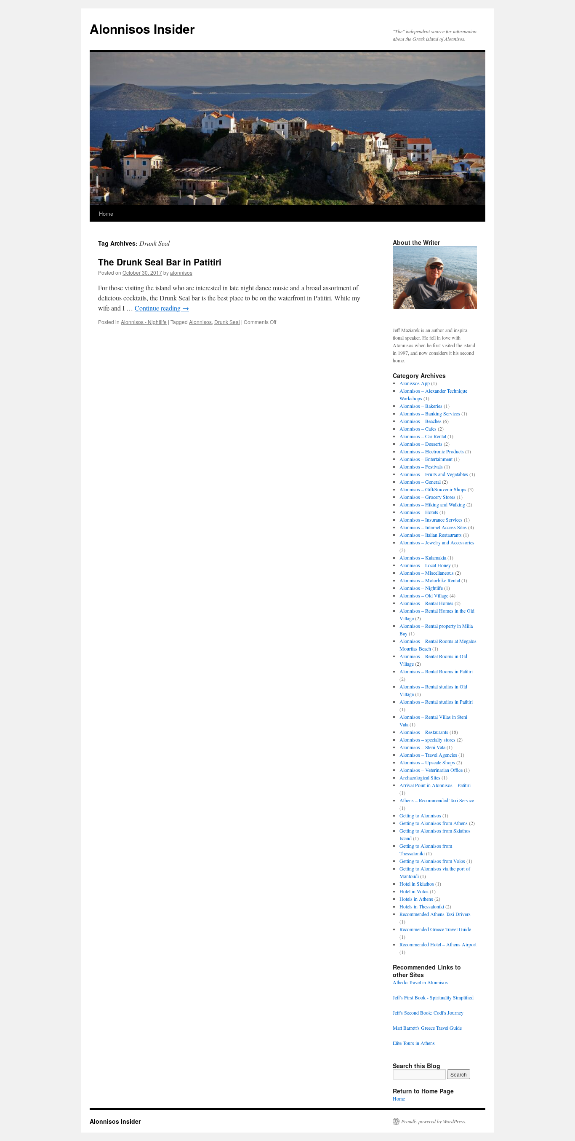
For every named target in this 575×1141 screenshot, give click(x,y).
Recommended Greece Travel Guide (435, 929)
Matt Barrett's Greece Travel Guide (427, 1027)
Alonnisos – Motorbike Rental (429, 580)
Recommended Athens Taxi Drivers (435, 914)
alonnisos (181, 272)
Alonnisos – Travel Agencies (428, 754)
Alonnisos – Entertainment (426, 458)
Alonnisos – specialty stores (427, 739)
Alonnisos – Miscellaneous (426, 572)
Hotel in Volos (414, 891)
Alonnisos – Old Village (423, 595)
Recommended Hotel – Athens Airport (438, 944)
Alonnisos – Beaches (420, 421)
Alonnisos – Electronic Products (431, 451)
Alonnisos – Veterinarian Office (431, 769)
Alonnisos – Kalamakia (422, 557)
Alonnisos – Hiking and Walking (432, 504)
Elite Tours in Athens (414, 1042)
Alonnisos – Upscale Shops (427, 762)
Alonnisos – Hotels (418, 512)
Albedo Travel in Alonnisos (420, 982)
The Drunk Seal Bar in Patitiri (159, 261)
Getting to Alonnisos (420, 815)
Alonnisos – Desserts (420, 443)
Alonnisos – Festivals (421, 466)
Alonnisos (200, 321)
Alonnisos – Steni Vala (422, 747)
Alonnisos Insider (142, 28)
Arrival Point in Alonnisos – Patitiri (435, 785)
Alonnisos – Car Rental (422, 436)
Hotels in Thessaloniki (421, 906)
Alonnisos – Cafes (418, 428)
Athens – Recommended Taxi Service (436, 800)
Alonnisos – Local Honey (425, 565)
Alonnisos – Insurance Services (431, 519)
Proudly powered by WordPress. (433, 1121)
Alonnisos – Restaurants (423, 732)
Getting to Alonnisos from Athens (433, 823)
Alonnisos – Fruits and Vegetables (433, 474)
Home (106, 213)
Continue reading (162, 307)
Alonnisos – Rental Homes (426, 603)
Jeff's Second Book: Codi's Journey (428, 1012)
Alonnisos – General (420, 481)
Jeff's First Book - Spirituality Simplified (433, 997)
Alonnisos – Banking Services (429, 413)
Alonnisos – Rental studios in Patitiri (436, 701)
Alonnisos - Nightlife (144, 321)
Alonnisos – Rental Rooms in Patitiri (436, 671)
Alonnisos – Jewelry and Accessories (436, 542)
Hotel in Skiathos (416, 883)
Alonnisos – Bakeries (420, 405)
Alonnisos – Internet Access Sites (433, 527)
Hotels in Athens (416, 898)
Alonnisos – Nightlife (421, 587)
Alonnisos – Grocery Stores (427, 496)
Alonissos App (414, 383)
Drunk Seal (227, 321)
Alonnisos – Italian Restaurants (430, 534)
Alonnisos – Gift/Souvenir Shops (432, 489)
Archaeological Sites (419, 777)
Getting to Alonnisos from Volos (432, 860)
